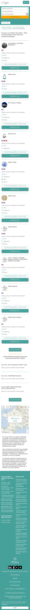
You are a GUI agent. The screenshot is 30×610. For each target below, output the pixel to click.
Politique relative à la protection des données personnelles (15, 597)
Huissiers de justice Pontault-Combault (21, 519)
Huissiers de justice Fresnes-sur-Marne (21, 500)
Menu (25, 2)
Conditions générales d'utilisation (15, 593)
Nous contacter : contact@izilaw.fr (15, 589)
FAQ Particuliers (15, 585)
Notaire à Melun (5, 522)
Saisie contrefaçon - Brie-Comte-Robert (7, 503)
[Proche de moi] (27, 14)
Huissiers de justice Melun (21, 507)
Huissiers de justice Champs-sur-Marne (21, 480)
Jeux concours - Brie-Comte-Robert (7, 492)
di (1, 13)
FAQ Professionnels (15, 582)
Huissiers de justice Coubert (21, 492)
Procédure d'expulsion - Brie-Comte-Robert (7, 496)
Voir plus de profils (15, 349)
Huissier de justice (6, 27)
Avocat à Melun (5, 520)
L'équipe (15, 578)
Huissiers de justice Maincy (21, 504)
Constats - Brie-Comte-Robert (6, 483)
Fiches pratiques (15, 575)
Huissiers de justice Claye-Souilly (21, 489)
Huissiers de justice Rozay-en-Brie (21, 526)
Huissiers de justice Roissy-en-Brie (21, 522)
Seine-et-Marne (7, 29)
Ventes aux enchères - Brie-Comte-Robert (7, 510)
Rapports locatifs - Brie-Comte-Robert (7, 499)
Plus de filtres (5, 23)
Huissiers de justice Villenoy (21, 552)
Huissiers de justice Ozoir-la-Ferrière (21, 511)
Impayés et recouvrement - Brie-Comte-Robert (7, 488)
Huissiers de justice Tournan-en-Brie (21, 541)
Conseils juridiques (18, 27)
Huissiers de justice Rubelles (21, 530)
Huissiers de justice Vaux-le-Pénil (21, 545)
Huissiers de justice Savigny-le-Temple (21, 533)
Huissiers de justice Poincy (21, 515)
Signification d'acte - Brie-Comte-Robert (7, 507)
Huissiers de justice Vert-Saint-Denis (21, 548)
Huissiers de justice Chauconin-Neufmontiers (21, 484)
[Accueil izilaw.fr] (5, 5)
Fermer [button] (15, 607)
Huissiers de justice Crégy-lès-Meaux (21, 496)
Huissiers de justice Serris (21, 537)
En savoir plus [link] (4, 604)
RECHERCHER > (15, 17)
